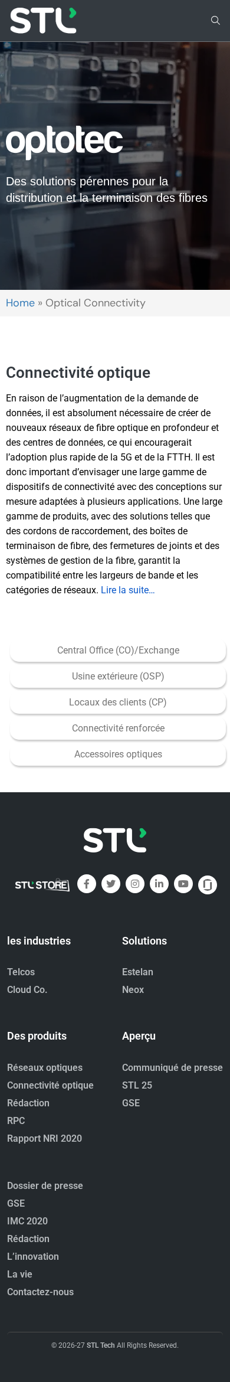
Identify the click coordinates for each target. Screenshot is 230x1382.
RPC (16, 1120)
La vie (19, 1274)
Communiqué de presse (172, 1067)
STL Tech (101, 1345)
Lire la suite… (128, 590)
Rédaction (28, 1103)
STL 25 (137, 1085)
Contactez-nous (40, 1292)
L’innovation (33, 1256)
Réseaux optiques (45, 1067)
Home (20, 303)
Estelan (137, 972)
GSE (131, 1103)
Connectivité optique (50, 1085)
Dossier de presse (45, 1185)
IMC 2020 (27, 1221)
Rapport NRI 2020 (44, 1138)
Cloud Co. (27, 989)
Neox (133, 989)
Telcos (21, 972)
